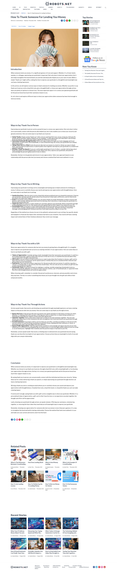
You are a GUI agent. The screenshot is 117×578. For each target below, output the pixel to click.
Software (15, 9)
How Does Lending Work (35, 462)
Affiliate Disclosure (84, 567)
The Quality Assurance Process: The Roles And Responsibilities (94, 73)
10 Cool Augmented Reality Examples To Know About (95, 21)
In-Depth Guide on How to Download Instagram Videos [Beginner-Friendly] (94, 76)
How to (59, 7)
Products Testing (77, 565)
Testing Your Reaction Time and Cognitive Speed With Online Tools (70, 553)
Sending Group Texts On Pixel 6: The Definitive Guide (95, 28)
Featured (37, 9)
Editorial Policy (57, 565)
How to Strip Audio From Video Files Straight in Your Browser (53, 553)
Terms (63, 567)
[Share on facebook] (62, 21)
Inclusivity (66, 565)
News (44, 9)
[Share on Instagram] (17, 420)
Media (90, 7)
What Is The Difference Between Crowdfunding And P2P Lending (18, 464)
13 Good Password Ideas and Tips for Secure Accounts (94, 79)
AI (19, 7)
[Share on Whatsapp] (70, 21)
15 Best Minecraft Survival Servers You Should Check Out (94, 82)
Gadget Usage (31, 26)
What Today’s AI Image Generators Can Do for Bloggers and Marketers (52, 532)
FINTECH (41, 7)
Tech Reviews (70, 7)
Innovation (26, 9)
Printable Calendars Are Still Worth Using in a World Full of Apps (35, 553)
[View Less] (77, 21)
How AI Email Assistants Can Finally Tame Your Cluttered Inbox (18, 553)
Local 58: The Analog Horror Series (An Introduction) (95, 49)
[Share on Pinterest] (67, 21)
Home (14, 7)
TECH (25, 7)
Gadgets (81, 7)
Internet (98, 7)
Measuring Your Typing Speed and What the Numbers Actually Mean (35, 532)
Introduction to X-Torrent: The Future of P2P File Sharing (95, 35)
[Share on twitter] (64, 21)
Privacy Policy (72, 567)
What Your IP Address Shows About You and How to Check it (17, 532)
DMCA (36, 568)
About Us (37, 565)
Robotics (33, 7)
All (52, 9)
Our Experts (46, 565)
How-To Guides (22, 26)
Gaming (50, 7)
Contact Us (55, 567)
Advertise (46, 567)
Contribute (37, 567)
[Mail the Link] (75, 21)
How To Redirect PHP (94, 42)
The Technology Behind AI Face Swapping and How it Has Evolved (70, 532)
